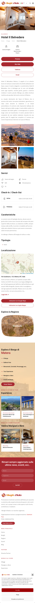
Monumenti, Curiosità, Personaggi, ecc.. (15, 367)
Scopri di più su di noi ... (8, 523)
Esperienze (4, 568)
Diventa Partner (6, 553)
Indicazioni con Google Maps (17, 301)
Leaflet (23, 273)
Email (17, 75)
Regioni (3, 538)
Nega (17, 594)
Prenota (17, 59)
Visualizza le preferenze (17, 599)
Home (3, 532)
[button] (32, 574)
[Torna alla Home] (10, 3)
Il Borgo (6, 358)
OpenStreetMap (29, 273)
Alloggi (3, 562)
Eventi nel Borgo (8, 380)
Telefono (17, 70)
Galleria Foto (7, 362)
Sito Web (17, 64)
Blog (2, 544)
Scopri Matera (8, 384)
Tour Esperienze (8, 371)
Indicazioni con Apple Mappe (17, 305)
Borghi (3, 535)
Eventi (3, 541)
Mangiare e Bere (8, 376)
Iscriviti (17, 485)
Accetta (17, 590)
